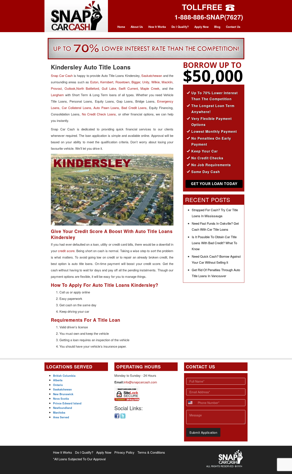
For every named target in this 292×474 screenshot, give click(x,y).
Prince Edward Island (67, 403)
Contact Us (233, 27)
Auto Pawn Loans (106, 107)
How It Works (157, 27)
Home (121, 27)
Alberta (57, 380)
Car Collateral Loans (76, 107)
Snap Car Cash (62, 75)
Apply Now (201, 27)
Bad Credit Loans (134, 107)
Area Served (61, 417)
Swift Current (128, 88)
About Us (137, 27)
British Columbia (64, 376)
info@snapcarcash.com (140, 382)
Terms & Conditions (151, 452)
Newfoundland (62, 408)
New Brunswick (63, 394)
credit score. (66, 250)
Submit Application (203, 432)
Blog (217, 27)
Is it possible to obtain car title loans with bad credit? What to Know (214, 243)
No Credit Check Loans (99, 114)
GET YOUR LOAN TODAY (214, 183)
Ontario (58, 385)
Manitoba (59, 412)
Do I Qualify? (180, 27)
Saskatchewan (151, 75)
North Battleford (87, 88)
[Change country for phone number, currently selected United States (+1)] (191, 402)
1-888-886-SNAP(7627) (208, 16)
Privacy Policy (124, 452)
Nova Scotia (61, 398)
